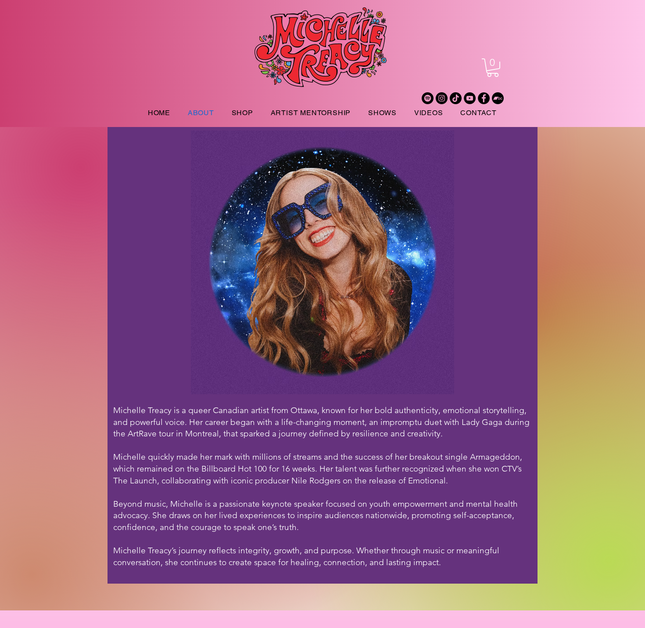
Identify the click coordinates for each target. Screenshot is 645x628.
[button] (493, 67)
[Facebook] (484, 98)
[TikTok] (456, 98)
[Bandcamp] (498, 98)
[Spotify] (428, 98)
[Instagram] (442, 98)
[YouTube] (470, 98)
